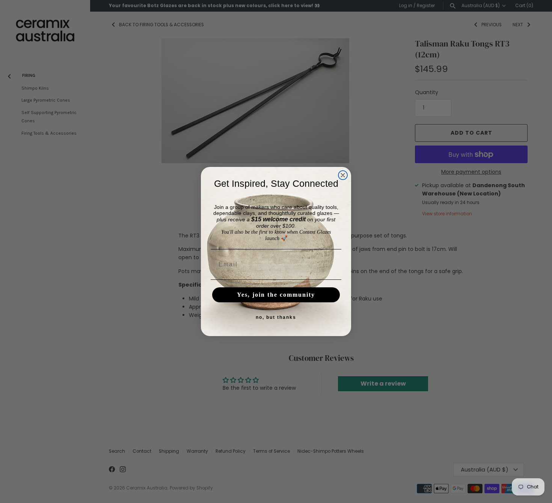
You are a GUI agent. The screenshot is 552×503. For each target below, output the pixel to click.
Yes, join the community (276, 294)
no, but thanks (276, 317)
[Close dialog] (342, 175)
